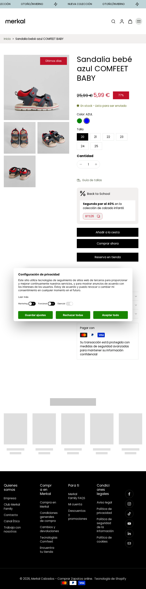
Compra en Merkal (48, 504)
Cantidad (85, 156)
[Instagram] (129, 504)
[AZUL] (86, 120)
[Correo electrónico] (129, 543)
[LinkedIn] (129, 533)
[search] (113, 21)
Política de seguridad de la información (105, 525)
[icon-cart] (130, 21)
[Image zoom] (36, 87)
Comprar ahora (108, 243)
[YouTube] (129, 523)
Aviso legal (104, 502)
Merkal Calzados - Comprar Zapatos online (61, 579)
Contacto (11, 515)
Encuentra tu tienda (47, 550)
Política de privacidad (104, 511)
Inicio (7, 39)
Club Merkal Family (12, 506)
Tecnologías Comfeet (48, 539)
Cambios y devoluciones (48, 529)
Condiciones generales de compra (48, 517)
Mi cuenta (75, 504)
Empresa (10, 498)
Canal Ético (12, 521)
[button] (107, 232)
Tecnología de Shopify (110, 579)
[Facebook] (129, 494)
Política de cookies (104, 539)
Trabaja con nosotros (12, 529)
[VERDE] (79, 120)
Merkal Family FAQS (76, 496)
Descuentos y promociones (76, 515)
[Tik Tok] (129, 514)
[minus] (81, 164)
